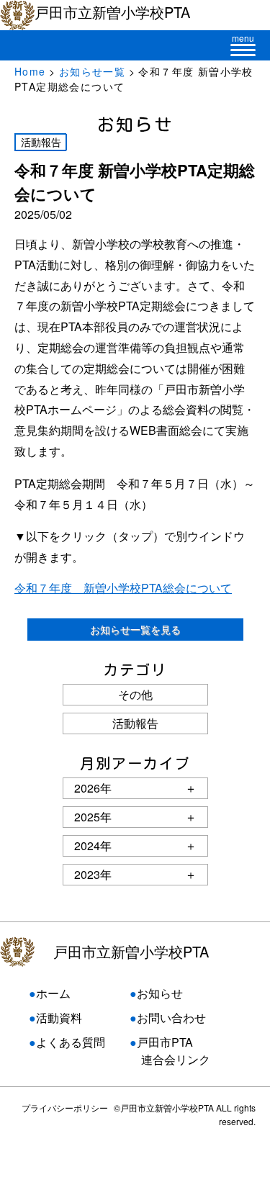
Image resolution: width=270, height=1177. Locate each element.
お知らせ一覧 (92, 71)
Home (30, 71)
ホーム (53, 993)
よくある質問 (70, 1042)
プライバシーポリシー (65, 1107)
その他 (135, 694)
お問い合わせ (171, 1017)
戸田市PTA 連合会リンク (170, 1051)
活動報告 (135, 723)
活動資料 (59, 1017)
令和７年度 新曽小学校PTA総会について (123, 588)
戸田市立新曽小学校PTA (131, 951)
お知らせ (160, 993)
